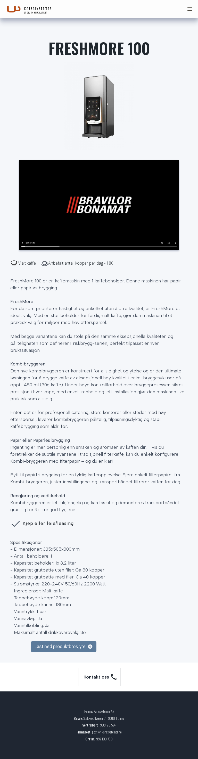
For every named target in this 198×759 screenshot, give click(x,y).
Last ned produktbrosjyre (60, 646)
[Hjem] (31, 9)
